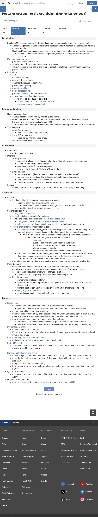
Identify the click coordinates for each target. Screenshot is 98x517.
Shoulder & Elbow (9, 450)
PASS (63, 444)
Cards (43, 438)
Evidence (45, 462)
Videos (44, 475)
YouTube (89, 484)
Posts (43, 469)
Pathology (6, 487)
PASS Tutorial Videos (89, 450)
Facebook (70, 484)
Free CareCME (67, 456)
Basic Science (8, 493)
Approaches (27, 493)
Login (92, 3)
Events (44, 481)
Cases (44, 450)
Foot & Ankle (7, 481)
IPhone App (85, 456)
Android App (85, 462)
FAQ (82, 438)
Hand (4, 475)
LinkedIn (88, 492)
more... (5, 505)
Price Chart (65, 462)
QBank (44, 444)
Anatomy (6, 499)
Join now (80, 3)
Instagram (89, 499)
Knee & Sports (8, 456)
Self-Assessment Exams (69, 450)
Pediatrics (6, 462)
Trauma (5, 438)
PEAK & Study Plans (69, 438)
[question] (83, 205)
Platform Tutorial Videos (89, 444)
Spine (4, 444)
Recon (4, 469)
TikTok (68, 499)
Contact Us (85, 469)
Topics (44, 456)
